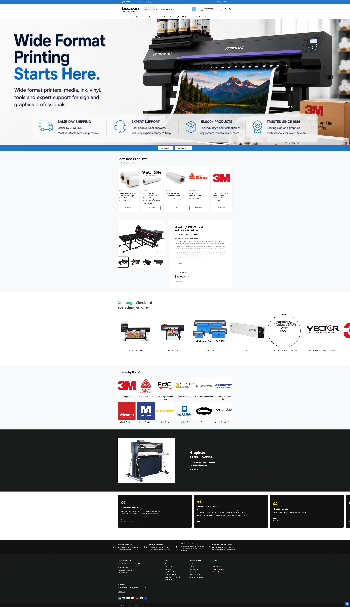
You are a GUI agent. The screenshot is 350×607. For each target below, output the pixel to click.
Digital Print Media (166, 17)
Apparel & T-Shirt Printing (199, 17)
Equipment (152, 17)
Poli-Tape (165, 422)
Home (166, 564)
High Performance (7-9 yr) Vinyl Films (322, 350)
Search (191, 564)
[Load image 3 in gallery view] (147, 262)
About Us (216, 564)
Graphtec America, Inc (223, 398)
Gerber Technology (184, 397)
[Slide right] (161, 251)
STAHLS (184, 422)
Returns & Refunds (195, 572)
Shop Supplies (165, 148)
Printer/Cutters (173, 350)
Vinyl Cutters (210, 350)
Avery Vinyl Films (146, 397)
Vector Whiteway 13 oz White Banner (173, 195)
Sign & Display (141, 17)
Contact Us (168, 580)
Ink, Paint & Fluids (181, 17)
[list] (175, 511)
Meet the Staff (217, 566)
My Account (228, 2)
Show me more (195, 469)
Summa (204, 422)
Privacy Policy (217, 572)
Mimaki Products (126, 422)
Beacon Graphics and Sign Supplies (130, 605)
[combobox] (175, 9)
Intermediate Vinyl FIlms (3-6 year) (285, 350)
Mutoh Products (145, 422)
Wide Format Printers (135, 350)
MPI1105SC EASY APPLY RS (195, 195)
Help (219, 2)
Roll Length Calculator (196, 577)
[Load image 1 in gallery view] (123, 262)
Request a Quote (194, 569)
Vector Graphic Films (223, 422)
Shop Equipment (183, 148)
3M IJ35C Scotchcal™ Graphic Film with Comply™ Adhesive (220, 196)
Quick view (128, 208)
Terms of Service (194, 574)
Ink (247, 350)
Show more (178, 264)
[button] (119, 9)
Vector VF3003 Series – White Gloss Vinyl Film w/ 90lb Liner (127, 196)
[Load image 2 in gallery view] (135, 262)
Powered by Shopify (145, 605)
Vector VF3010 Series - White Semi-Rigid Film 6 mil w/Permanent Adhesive (151, 197)
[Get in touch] (225, 9)
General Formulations (204, 397)
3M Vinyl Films (126, 397)
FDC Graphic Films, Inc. (165, 398)
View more (178, 281)
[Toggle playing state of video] (170, 478)
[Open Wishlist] (347, 604)
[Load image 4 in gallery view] (159, 262)
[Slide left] (157, 251)
